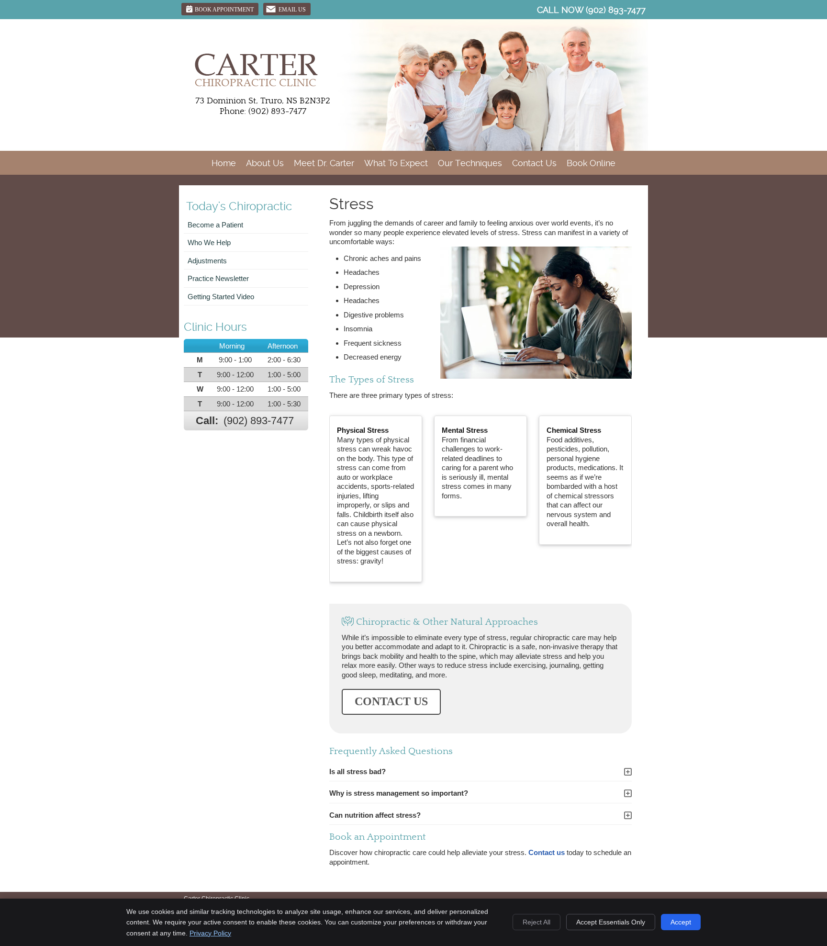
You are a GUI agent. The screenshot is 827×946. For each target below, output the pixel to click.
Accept (681, 922)
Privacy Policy (210, 933)
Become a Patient (215, 225)
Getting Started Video (221, 297)
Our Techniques (470, 163)
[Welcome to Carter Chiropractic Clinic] (255, 85)
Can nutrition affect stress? (375, 815)
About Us (265, 163)
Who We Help (209, 242)
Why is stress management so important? (398, 793)
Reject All (536, 922)
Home (224, 163)
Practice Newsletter (218, 278)
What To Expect (396, 163)
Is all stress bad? (357, 771)
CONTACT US (391, 701)
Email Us (292, 9)
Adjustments (207, 261)
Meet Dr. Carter (324, 163)
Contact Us (534, 163)
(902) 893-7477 (616, 10)
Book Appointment (224, 9)
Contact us (546, 852)
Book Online (591, 163)
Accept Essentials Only (610, 922)
